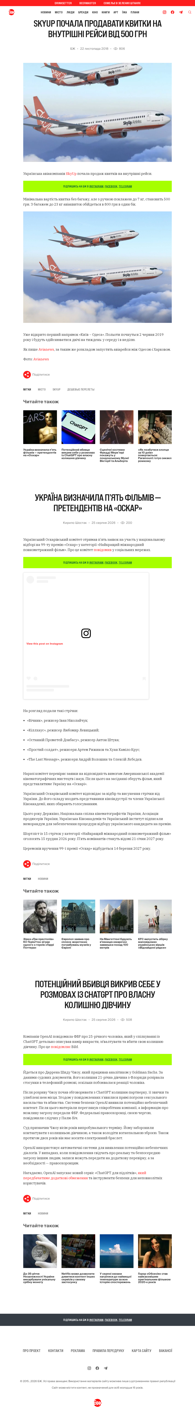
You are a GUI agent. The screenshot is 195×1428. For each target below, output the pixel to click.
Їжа (124, 12)
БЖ (72, 48)
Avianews (46, 349)
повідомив (103, 550)
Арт (115, 12)
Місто (59, 12)
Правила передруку (108, 1351)
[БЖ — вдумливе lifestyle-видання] (12, 12)
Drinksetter (63, 3)
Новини (46, 12)
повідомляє (61, 1047)
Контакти (55, 1351)
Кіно (95, 12)
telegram (125, 186)
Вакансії (165, 1351)
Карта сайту (141, 1351)
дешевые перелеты (80, 389)
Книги (106, 12)
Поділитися (41, 374)
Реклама (78, 1351)
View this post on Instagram (44, 643)
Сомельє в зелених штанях (122, 3)
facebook (111, 186)
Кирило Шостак (75, 523)
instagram (96, 186)
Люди (70, 12)
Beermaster (87, 3)
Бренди (83, 12)
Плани (135, 12)
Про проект (32, 1351)
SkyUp (71, 173)
